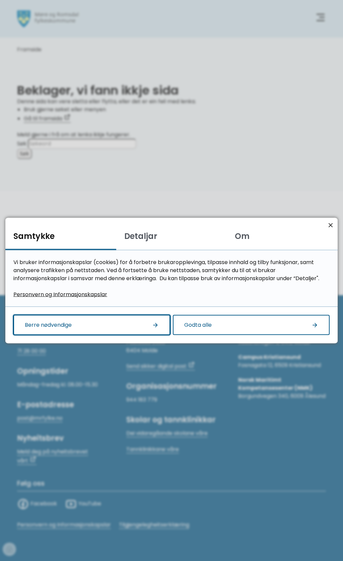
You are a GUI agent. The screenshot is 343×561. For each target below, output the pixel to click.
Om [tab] (242, 236)
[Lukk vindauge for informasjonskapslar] (330, 225)
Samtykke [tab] (34, 236)
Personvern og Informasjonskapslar (60, 294)
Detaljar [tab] (140, 236)
